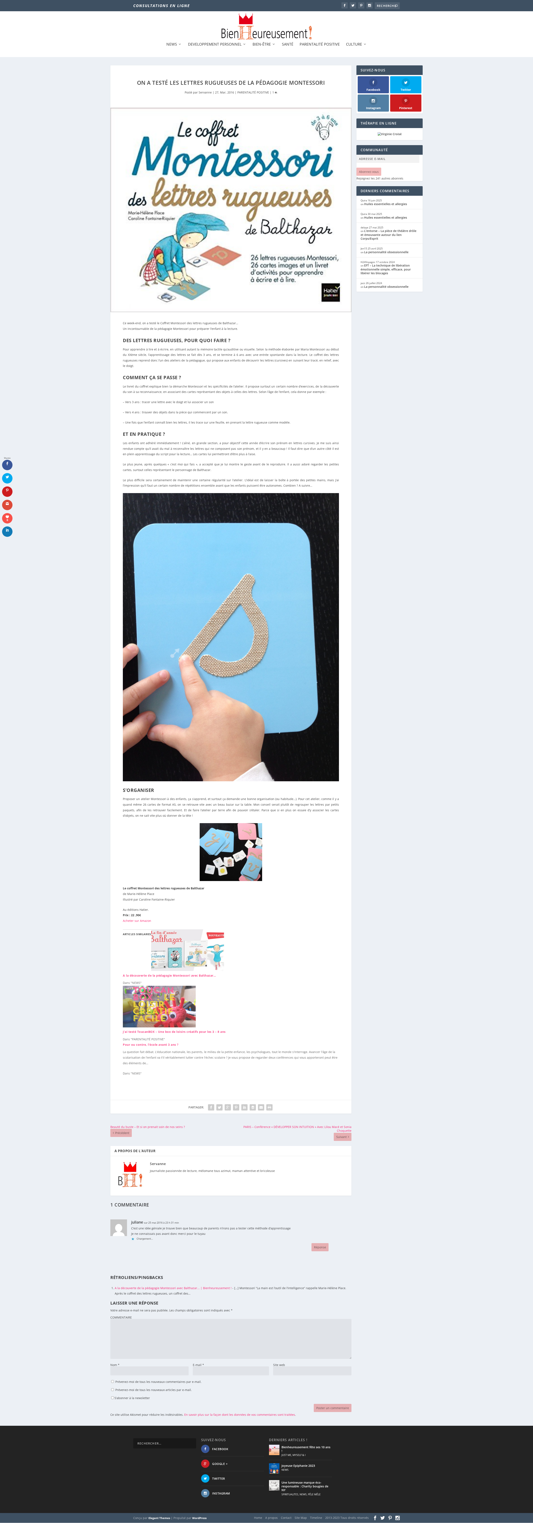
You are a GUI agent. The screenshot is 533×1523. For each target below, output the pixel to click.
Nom (115, 1365)
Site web (279, 1365)
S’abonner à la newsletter (132, 1398)
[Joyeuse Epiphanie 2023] (274, 1468)
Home (258, 1518)
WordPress (199, 1518)
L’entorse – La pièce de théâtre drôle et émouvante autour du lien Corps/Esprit (388, 234)
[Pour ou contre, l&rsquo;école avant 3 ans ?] (233, 1059)
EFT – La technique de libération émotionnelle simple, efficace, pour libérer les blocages (386, 269)
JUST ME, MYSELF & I (293, 1455)
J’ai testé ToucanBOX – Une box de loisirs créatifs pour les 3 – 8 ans (174, 1032)
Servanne (205, 92)
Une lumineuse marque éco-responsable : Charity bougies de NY (304, 1486)
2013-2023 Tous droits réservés (347, 1518)
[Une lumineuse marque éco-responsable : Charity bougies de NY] (274, 1485)
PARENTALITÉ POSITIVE (320, 44)
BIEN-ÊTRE (262, 44)
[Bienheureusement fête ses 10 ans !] (274, 1450)
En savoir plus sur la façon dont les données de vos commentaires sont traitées (239, 1415)
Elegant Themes (159, 1518)
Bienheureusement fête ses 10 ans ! (305, 1449)
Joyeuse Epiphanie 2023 (298, 1466)
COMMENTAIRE (121, 1317)
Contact (286, 1518)
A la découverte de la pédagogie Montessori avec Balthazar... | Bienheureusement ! (173, 1288)
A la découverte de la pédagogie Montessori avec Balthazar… (169, 975)
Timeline (316, 1518)
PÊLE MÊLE (314, 1494)
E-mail (198, 1365)
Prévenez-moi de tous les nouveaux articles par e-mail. (153, 1390)
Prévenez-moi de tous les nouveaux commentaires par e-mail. (158, 1382)
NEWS (171, 44)
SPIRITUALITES (289, 1494)
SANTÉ (287, 44)
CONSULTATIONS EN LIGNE (161, 5)
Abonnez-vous (369, 172)
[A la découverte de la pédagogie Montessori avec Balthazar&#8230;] (187, 970)
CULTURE (354, 44)
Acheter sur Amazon (137, 921)
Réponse (320, 1247)
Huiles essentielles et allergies (385, 204)
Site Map (301, 1518)
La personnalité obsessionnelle (386, 252)
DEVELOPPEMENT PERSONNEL (215, 44)
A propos (271, 1518)
